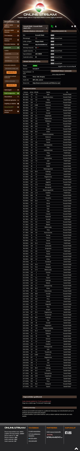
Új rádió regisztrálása (34, 431)
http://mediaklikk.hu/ (41, 44)
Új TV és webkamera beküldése (34, 434)
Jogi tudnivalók (33, 441)
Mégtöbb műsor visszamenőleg (66, 66)
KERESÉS (11, 72)
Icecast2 (35, 68)
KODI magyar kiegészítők (54, 432)
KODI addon (33, 438)
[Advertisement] (49, 22)
